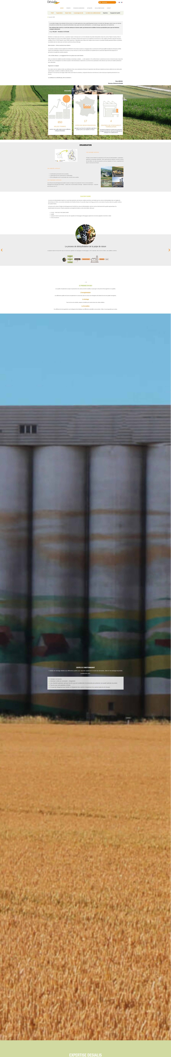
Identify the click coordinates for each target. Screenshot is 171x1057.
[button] (1, 250)
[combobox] (107, 2)
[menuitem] (119, 2)
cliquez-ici (79, 277)
